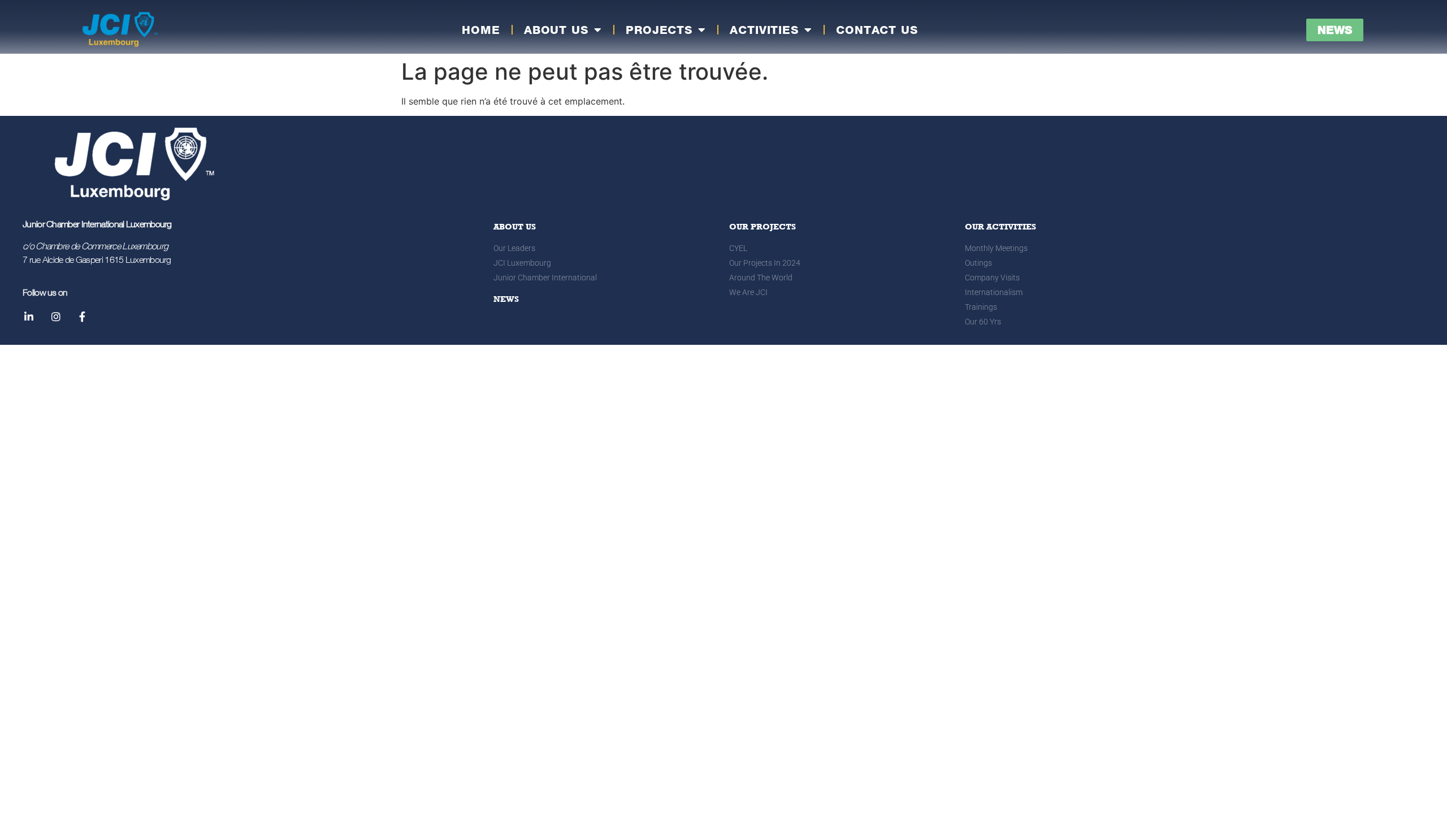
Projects (659, 30)
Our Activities (1000, 227)
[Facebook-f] (82, 317)
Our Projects (762, 227)
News (506, 299)
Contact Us (877, 30)
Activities (764, 30)
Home (481, 30)
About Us (556, 30)
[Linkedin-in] (29, 317)
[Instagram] (55, 317)
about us (514, 227)
